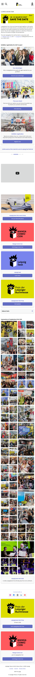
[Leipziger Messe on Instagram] (10, 595)
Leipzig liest (18, 36)
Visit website (17, 304)
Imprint (16, 668)
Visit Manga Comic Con (17, 247)
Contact (11, 668)
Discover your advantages (17, 75)
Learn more (17, 275)
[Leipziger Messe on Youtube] (24, 595)
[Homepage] (19, 4)
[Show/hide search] (6, 4)
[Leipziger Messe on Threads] (17, 595)
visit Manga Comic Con (17, 659)
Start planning (17, 108)
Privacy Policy (22, 668)
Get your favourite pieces (17, 218)
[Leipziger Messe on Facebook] (13, 595)
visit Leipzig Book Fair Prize (17, 626)
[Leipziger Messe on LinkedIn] (21, 595)
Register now (17, 141)
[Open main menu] (2, 4)
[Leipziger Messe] (32, 4)
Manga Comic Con (7, 36)
